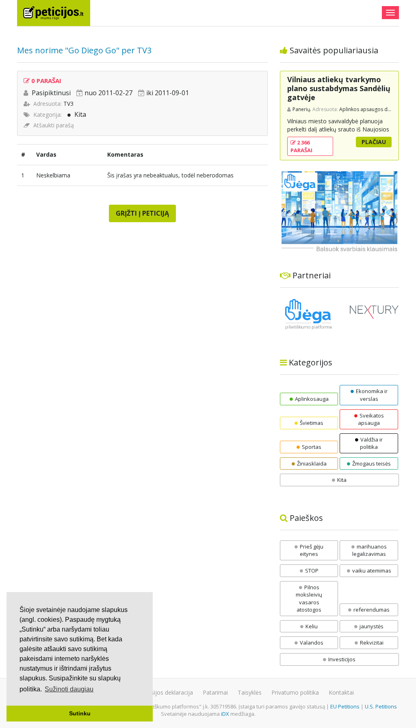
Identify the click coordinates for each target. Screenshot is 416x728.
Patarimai (215, 692)
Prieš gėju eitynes (311, 550)
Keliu (312, 626)
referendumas (371, 609)
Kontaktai (341, 692)
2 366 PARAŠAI (301, 146)
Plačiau (374, 142)
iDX (225, 713)
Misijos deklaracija (169, 692)
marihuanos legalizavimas (369, 550)
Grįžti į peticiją (142, 213)
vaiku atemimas (371, 570)
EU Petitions (345, 706)
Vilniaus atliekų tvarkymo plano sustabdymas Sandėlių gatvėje (338, 88)
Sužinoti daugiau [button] (69, 689)
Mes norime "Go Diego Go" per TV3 (84, 50)
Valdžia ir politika (371, 443)
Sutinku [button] (80, 713)
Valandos (311, 642)
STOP (311, 570)
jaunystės (372, 626)
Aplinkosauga (312, 398)
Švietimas (311, 422)
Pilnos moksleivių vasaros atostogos (309, 599)
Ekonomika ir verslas (372, 394)
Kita (80, 114)
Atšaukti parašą (53, 125)
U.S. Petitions (381, 706)
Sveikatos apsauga (371, 419)
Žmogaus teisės (371, 463)
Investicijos (341, 659)
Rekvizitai (372, 642)
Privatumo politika (295, 692)
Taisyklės (250, 692)
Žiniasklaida (312, 463)
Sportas (311, 446)
